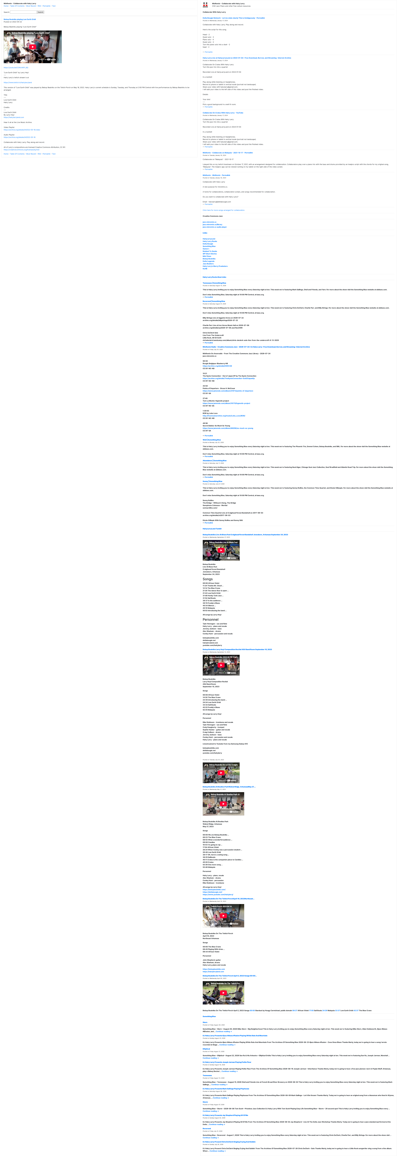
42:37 (356, 1010)
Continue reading (224, 1031)
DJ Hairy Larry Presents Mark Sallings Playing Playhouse (226, 1089)
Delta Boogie (208, 244)
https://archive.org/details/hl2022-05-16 (19, 137)
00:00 (252, 1010)
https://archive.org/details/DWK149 (217, 366)
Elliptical (206, 1049)
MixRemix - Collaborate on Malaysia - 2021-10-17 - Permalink (228, 153)
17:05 (311, 1010)
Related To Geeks (210, 251)
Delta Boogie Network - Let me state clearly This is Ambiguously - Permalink (234, 18)
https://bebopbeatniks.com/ (214, 889)
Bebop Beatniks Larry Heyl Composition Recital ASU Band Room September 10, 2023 (237, 649)
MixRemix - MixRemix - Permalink (216, 175)
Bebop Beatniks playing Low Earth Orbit (20, 19)
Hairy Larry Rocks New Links (214, 277)
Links (205, 233)
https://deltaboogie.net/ (212, 892)
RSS (39, 6)
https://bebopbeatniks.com (214, 969)
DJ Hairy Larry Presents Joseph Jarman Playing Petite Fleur (227, 1062)
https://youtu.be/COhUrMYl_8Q (16, 67)
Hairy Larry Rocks (210, 241)
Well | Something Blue (212, 440)
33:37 (337, 1010)
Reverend (207, 1128)
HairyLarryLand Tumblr (212, 529)
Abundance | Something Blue (215, 460)
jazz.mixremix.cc (209, 222)
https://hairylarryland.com (14, 117)
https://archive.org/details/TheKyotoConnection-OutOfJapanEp (229, 378)
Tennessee (207, 1075)
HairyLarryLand (209, 239)
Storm (205, 1102)
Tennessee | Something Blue (214, 283)
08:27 (294, 1010)
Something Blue (209, 246)
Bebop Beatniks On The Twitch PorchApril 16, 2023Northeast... (228, 899)
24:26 (324, 1010)
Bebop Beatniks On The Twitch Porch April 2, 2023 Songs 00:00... (230, 976)
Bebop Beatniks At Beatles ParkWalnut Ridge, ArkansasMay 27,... (229, 787)
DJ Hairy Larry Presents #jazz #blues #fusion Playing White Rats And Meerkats (235, 1036)
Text (54, 6)
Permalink (46, 6)
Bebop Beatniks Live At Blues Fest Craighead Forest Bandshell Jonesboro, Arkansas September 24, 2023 (245, 535)
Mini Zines (207, 256)
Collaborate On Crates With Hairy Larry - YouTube (223, 113)
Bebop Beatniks (209, 259)
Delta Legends (208, 261)
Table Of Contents (17, 6)
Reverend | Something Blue (214, 301)
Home (6, 6)
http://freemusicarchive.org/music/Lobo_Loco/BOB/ (224, 416)
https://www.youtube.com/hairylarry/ (218, 894)
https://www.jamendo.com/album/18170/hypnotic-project (226, 403)
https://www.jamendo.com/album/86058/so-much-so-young (228, 428)
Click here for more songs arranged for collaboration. (224, 210)
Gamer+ (206, 249)
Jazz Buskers (208, 264)
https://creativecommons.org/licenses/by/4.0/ (21, 150)
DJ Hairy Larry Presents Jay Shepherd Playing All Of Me (225, 1115)
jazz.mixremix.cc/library (212, 224)
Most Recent (31, 6)
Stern (205, 1022)
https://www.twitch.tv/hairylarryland (18, 82)
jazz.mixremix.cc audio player (215, 227)
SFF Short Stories (210, 254)
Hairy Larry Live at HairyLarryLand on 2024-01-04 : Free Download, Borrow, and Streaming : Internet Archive (247, 58)
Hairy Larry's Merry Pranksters (215, 266)
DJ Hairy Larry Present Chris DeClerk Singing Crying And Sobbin (229, 1142)
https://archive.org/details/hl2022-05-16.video (22, 130)
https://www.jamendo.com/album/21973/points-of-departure (228, 391)
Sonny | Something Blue (212, 481)
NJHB (205, 269)
